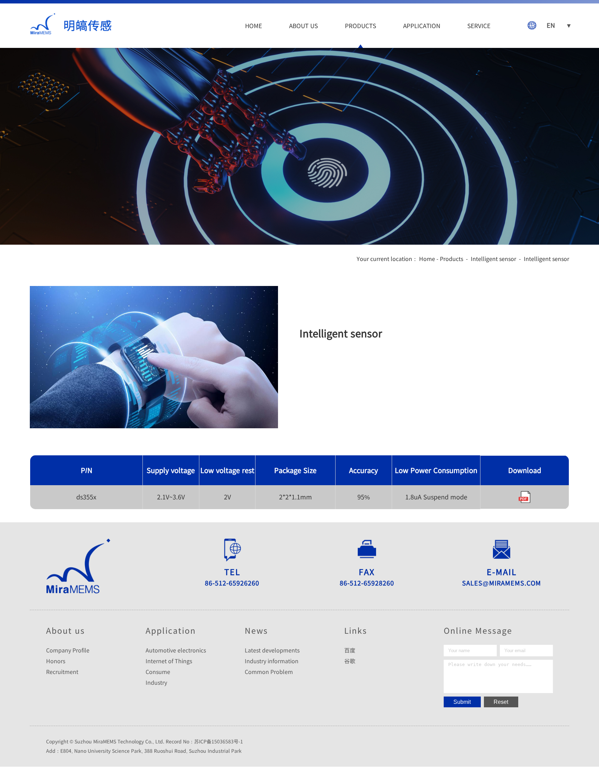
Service (479, 25)
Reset (501, 702)
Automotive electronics (176, 650)
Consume (158, 671)
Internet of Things (169, 661)
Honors (55, 661)
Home (253, 25)
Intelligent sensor (493, 258)
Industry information (271, 661)
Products (360, 25)
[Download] (524, 497)
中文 (556, 53)
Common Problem (269, 671)
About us (303, 25)
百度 (349, 650)
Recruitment (62, 671)
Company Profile (67, 650)
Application (421, 25)
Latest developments (272, 650)
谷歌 (349, 661)
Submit (462, 702)
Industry (156, 682)
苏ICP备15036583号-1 (218, 741)
